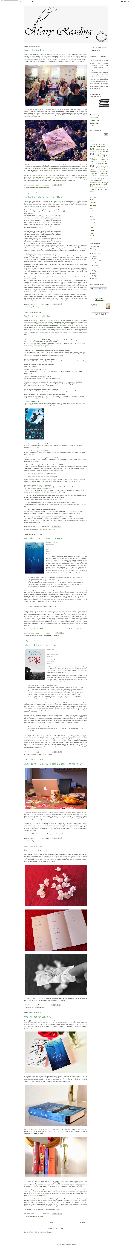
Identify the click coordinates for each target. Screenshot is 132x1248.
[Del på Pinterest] (61, 185)
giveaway (41, 1007)
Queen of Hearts (64, 298)
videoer (91, 191)
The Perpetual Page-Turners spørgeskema (65, 322)
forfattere (35, 307)
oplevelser (46, 187)
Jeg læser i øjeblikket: (100, 299)
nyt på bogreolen (38, 187)
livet (107, 168)
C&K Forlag (42, 628)
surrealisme (56, 635)
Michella (92, 219)
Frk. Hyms (93, 205)
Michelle (92, 222)
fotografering (93, 159)
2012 (93, 273)
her (54, 300)
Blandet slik (66, 1076)
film (107, 156)
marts (95, 265)
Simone (35, 179)
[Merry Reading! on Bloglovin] (98, 290)
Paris (61, 1181)
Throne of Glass (38, 345)
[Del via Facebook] (59, 185)
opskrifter (95, 175)
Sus (91, 238)
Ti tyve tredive (50, 1078)
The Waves (94, 304)
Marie (56, 177)
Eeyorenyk (93, 202)
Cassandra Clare (94, 246)
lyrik (93, 169)
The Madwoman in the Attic (41, 1199)
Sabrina (26, 179)
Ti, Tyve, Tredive (53, 201)
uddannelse (39, 841)
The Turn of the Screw (30, 488)
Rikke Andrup (78, 177)
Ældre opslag (81, 1222)
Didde (91, 200)
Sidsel (30, 179)
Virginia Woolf (95, 305)
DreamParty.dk (28, 61)
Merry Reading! (94, 115)
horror (104, 161)
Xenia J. (46, 179)
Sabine (92, 230)
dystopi (104, 154)
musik (46, 307)
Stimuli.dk (61, 296)
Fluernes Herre (44, 520)
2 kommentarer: (45, 185)
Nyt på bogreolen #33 (37, 1017)
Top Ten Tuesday (95, 184)
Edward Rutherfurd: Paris (40, 645)
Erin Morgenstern (95, 249)
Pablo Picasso (96, 50)
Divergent (44, 355)
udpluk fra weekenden (97, 187)
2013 (93, 271)
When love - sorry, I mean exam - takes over (53, 764)
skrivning (99, 178)
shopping (92, 178)
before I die (93, 144)
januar (96, 268)
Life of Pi (37, 347)
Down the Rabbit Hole (37, 50)
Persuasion (33, 343)
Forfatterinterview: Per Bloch (43, 197)
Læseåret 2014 (94, 120)
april (95, 258)
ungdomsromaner (96, 189)
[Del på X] (57, 185)
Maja (52, 177)
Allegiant (79, 354)
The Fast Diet (56, 384)
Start (51, 1222)
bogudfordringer (33, 529)
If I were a (97, 166)
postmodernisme (47, 635)
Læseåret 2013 (94, 123)
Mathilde (74, 54)
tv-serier (105, 184)
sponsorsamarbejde (95, 180)
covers (53, 529)
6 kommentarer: (45, 838)
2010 (93, 278)
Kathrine (48, 177)
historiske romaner (48, 754)
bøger (31, 187)
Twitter (95, 186)
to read (104, 182)
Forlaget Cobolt (30, 170)
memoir (98, 169)
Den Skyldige (44, 1129)
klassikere (100, 168)
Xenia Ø (53, 179)
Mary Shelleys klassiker (45, 445)
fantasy (98, 156)
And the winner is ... (38, 850)
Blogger (74, 1244)
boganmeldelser (33, 635)
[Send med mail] (53, 185)
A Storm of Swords (35, 490)
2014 (93, 256)
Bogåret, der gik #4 (37, 316)
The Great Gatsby (29, 352)
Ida (40, 177)
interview (41, 307)
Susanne (40, 179)
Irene (91, 214)
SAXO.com (35, 172)
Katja (68, 54)
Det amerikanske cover (36, 405)
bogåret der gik (43, 529)
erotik (91, 156)
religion (91, 177)
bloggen (31, 1007)
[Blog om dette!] (55, 185)
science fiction (101, 177)
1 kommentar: (45, 1005)
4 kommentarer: (45, 752)
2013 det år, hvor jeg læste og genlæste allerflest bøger (42, 325)
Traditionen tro (44, 320)
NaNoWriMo (93, 171)
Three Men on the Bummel (40, 481)
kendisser (92, 168)
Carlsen (37, 166)
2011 (93, 276)
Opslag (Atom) (59, 1228)
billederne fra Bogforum (41, 1186)
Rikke (71, 177)
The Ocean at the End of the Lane (38, 341)
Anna (29, 177)
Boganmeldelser (94, 117)
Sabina (84, 177)
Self (49, 1191)
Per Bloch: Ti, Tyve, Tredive (43, 538)
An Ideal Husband (34, 487)
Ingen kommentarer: (46, 633)
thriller (98, 182)
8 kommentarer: (45, 526)
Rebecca (66, 177)
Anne (33, 177)
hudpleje (92, 163)
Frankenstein (50, 343)
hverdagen (32, 841)
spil (105, 178)
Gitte (37, 177)
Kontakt (92, 126)
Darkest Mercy (54, 466)
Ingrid (91, 211)
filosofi (95, 157)
